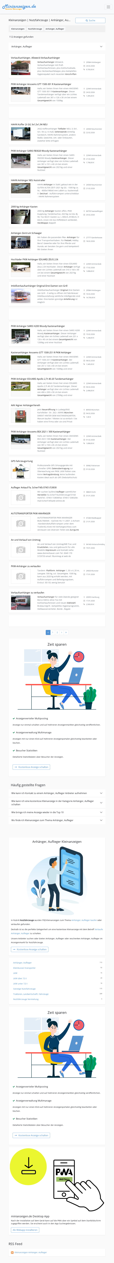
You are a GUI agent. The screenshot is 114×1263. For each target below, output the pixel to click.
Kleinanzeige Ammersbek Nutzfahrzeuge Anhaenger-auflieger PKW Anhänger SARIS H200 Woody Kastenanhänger (54, 325)
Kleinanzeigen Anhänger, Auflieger (31, 1252)
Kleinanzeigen (17, 28)
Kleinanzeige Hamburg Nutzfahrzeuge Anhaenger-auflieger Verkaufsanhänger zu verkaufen (52, 590)
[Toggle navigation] (108, 7)
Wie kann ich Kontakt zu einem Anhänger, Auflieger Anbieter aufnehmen (49, 793)
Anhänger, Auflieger (55, 28)
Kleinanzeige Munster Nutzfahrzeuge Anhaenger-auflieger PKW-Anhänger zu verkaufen (50, 563)
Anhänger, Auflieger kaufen (84, 920)
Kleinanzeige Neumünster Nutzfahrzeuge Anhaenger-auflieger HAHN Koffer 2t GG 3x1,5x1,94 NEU (54, 122)
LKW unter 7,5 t (57, 983)
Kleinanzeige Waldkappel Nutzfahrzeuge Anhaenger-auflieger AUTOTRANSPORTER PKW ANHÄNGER (55, 511)
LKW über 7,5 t (57, 978)
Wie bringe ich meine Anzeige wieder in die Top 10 (37, 812)
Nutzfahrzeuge (35, 28)
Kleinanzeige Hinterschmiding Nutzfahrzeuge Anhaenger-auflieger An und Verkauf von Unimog (53, 537)
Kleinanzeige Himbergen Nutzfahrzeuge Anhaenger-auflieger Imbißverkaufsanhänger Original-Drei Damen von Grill (55, 285)
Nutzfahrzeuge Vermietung (57, 999)
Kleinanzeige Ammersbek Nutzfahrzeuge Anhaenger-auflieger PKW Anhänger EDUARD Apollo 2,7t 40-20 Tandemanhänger (56, 378)
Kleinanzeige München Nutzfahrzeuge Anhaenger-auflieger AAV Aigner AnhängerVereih (50, 403)
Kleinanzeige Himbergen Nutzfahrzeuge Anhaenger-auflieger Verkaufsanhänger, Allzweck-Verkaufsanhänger (51, 57)
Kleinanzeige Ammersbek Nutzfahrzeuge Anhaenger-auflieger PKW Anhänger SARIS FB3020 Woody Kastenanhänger (55, 150)
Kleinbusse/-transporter (57, 968)
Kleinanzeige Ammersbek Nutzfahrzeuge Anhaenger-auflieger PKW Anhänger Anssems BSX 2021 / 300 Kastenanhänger (56, 431)
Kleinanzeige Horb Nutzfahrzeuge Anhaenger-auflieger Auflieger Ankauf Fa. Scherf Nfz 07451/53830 (55, 485)
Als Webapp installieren (25, 1229)
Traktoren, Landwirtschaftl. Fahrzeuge (57, 994)
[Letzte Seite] (66, 632)
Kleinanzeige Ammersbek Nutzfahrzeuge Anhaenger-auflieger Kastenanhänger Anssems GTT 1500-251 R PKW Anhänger (57, 351)
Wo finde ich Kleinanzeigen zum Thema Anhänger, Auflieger (42, 820)
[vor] (62, 632)
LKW (57, 973)
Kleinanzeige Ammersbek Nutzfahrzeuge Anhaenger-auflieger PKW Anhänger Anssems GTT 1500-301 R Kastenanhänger (57, 83)
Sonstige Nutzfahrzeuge (57, 988)
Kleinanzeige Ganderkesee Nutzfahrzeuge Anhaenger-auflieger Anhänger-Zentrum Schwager (52, 230)
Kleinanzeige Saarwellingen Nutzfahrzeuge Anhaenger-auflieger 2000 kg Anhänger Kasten (51, 204)
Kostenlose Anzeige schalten (33, 767)
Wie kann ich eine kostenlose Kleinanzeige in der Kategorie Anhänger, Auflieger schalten (52, 803)
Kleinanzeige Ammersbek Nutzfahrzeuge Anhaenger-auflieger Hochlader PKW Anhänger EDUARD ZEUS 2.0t (57, 258)
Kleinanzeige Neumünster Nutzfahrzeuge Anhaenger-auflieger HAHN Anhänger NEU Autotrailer (53, 178)
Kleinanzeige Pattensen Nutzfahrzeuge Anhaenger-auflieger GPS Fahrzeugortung (46, 458)
